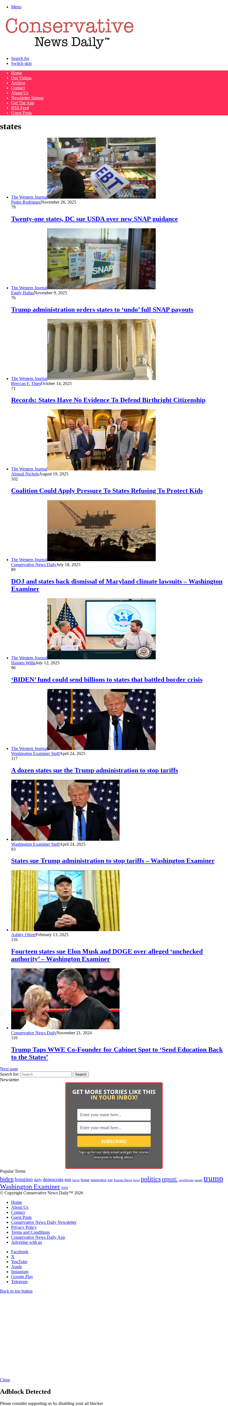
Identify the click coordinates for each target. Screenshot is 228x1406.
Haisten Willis (23, 662)
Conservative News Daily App (38, 1237)
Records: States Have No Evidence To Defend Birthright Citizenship (108, 400)
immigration (98, 1180)
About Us (19, 92)
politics (151, 1178)
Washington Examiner (30, 1186)
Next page (9, 1068)
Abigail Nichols (25, 474)
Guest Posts (21, 112)
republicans (186, 1180)
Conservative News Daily (33, 564)
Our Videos (21, 77)
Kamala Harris (123, 1180)
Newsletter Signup (27, 97)
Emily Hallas (22, 292)
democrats (53, 1179)
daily (38, 1179)
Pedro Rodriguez (26, 202)
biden (7, 1179)
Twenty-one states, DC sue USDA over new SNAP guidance (94, 218)
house (85, 1180)
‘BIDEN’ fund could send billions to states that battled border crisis (106, 679)
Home (16, 72)
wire (64, 1187)
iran (110, 1180)
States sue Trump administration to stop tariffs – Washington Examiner (113, 860)
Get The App (22, 102)
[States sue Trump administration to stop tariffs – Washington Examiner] (65, 839)
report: (170, 1179)
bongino (24, 1179)
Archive (18, 82)
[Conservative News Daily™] (69, 49)
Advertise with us (26, 1242)
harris (76, 1180)
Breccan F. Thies (26, 383)
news (136, 1180)
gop (68, 1179)
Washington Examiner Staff (35, 753)
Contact (18, 87)
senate (198, 1180)
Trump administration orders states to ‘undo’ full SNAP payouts (102, 309)
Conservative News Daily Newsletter (43, 1222)
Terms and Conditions (30, 1232)
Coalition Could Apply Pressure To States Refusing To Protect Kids (107, 490)
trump (213, 1178)
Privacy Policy (24, 1227)
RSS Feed (20, 107)
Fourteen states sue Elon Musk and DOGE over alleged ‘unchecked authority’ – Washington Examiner (107, 955)
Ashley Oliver (23, 934)
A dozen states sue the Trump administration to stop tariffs (94, 770)
